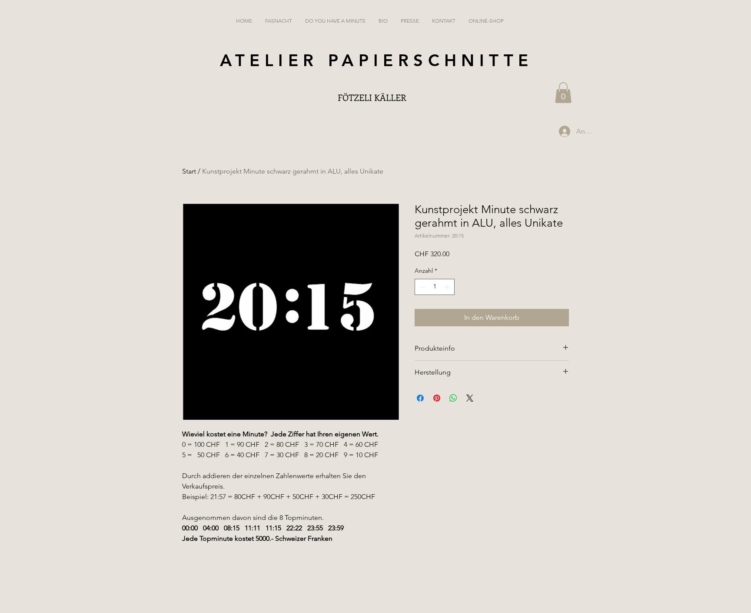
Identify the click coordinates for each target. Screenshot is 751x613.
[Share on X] (470, 398)
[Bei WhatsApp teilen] (453, 398)
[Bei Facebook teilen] (420, 398)
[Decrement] (421, 287)
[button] (563, 92)
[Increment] (447, 287)
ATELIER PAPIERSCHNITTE (376, 60)
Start (189, 171)
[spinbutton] (434, 287)
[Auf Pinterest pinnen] (437, 398)
